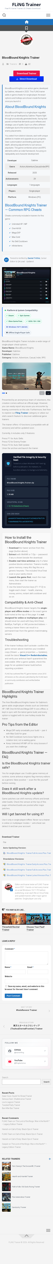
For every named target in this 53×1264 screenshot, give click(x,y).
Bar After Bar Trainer (10, 1108)
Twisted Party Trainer (11, 1105)
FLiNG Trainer (26, 4)
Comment (10, 949)
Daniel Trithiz (34, 258)
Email (30, 967)
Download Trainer (26, 73)
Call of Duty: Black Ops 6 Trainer (24, 1129)
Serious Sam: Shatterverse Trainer (16, 1099)
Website (8, 976)
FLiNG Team (7, 1121)
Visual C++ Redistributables (33, 655)
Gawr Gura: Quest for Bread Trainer (17, 1096)
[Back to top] (26, 1236)
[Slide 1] (3, 393)
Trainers (13, 64)
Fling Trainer (21, 413)
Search (5, 1077)
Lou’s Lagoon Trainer (11, 1102)
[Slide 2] (6, 393)
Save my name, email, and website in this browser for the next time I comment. (24, 988)
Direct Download (28, 79)
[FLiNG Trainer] (26, 22)
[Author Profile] (26, 40)
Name (8, 967)
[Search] (4, 15)
